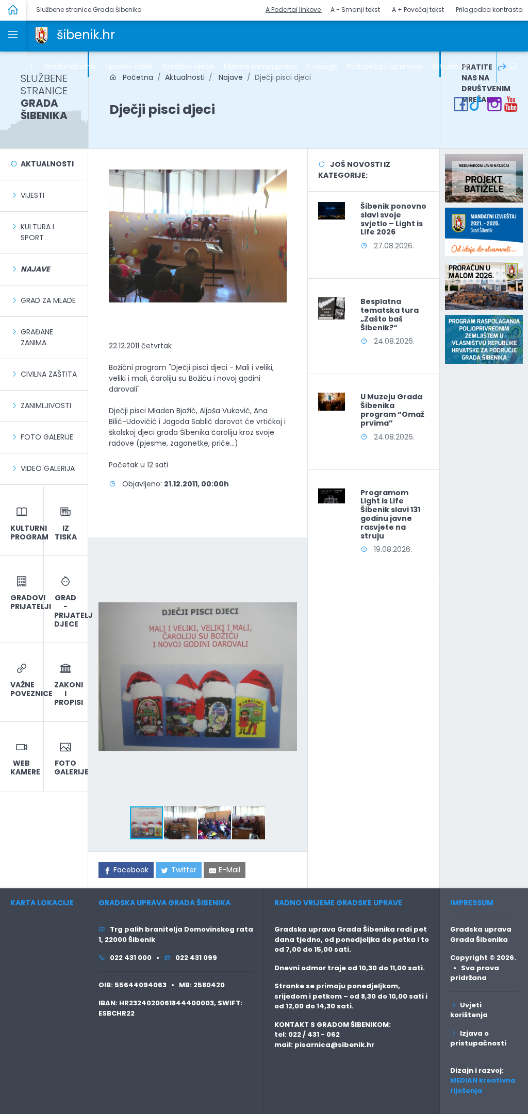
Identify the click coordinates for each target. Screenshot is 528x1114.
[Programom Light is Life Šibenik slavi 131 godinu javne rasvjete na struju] (331, 495)
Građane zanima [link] (37, 337)
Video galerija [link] (48, 468)
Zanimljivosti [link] (46, 405)
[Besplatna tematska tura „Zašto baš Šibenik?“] (331, 308)
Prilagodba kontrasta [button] (489, 9)
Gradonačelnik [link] (70, 66)
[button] (287, 557)
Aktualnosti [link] (451, 66)
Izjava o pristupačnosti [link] (478, 1038)
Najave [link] (230, 77)
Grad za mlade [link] (48, 300)
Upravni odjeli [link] (129, 66)
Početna (135, 77)
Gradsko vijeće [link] (188, 66)
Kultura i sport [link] (37, 232)
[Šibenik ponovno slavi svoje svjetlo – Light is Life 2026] (331, 210)
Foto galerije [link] (47, 437)
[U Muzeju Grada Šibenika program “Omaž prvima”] (331, 401)
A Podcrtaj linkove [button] (294, 9)
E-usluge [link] (322, 66)
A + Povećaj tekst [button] (418, 9)
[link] (41, 34)
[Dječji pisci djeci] (198, 235)
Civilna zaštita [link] (49, 374)
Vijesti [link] (32, 195)
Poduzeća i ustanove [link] (384, 66)
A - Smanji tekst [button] (355, 9)
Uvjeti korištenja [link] (469, 1010)
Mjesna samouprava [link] (260, 66)
